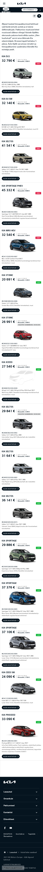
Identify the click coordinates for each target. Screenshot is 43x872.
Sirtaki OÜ (5, 852)
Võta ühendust (29, 10)
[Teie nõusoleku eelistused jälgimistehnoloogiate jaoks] (13, 868)
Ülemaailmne (8, 836)
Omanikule (8, 798)
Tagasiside (31, 834)
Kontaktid (8, 812)
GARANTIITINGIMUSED (12, 864)
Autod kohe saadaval (29, 852)
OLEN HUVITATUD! (10, 91)
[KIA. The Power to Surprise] (10, 781)
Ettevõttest (9, 819)
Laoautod (8, 792)
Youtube (11, 828)
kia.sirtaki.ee (20, 834)
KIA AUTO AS (8, 834)
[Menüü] (4, 3)
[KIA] (21, 3)
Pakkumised (9, 805)
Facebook (5, 828)
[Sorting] (34, 16)
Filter (39, 16)
